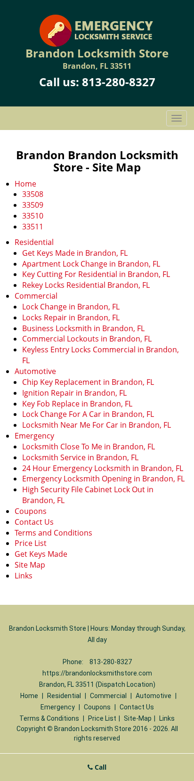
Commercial (36, 296)
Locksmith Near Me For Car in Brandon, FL (96, 425)
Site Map (30, 565)
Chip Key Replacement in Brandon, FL (88, 382)
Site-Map (138, 718)
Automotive (35, 371)
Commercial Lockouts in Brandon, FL (87, 339)
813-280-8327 (118, 81)
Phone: (74, 662)
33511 (32, 226)
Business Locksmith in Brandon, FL (83, 328)
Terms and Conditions (53, 533)
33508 (32, 194)
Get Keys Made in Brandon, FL (75, 253)
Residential (34, 242)
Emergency (34, 436)
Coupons (31, 511)
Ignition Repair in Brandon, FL (74, 393)
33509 (32, 205)
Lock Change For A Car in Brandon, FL (88, 414)
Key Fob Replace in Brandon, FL (77, 404)
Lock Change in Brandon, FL (71, 306)
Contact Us (34, 522)
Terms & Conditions (49, 718)
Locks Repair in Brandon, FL (71, 317)
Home (25, 184)
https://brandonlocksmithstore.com (97, 673)
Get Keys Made (41, 554)
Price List (31, 543)
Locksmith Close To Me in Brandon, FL (88, 446)
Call (99, 767)
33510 (32, 216)
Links (23, 575)
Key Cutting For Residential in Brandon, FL (96, 274)
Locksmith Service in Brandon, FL (80, 457)
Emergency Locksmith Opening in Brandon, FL (103, 478)
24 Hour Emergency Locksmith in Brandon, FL (102, 468)
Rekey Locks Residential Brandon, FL (86, 285)
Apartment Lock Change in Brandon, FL (91, 264)
